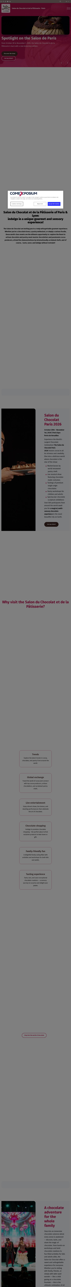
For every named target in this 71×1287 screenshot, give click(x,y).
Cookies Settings (17, 203)
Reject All (40, 203)
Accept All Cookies (54, 203)
